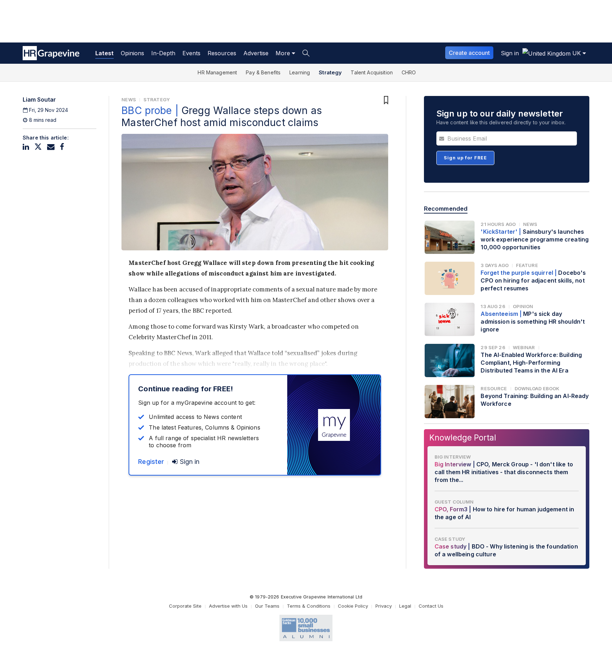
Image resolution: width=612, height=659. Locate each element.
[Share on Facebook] (62, 146)
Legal (405, 606)
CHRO (409, 72)
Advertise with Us (228, 606)
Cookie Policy (353, 606)
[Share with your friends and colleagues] (51, 146)
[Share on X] (38, 146)
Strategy (330, 72)
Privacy (383, 606)
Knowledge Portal (462, 437)
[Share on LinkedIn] (26, 146)
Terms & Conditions (308, 606)
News (128, 99)
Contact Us (431, 606)
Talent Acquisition (372, 72)
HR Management (217, 72)
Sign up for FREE (465, 157)
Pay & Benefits (263, 72)
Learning (299, 72)
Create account (469, 52)
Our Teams (267, 606)
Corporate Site (185, 606)
